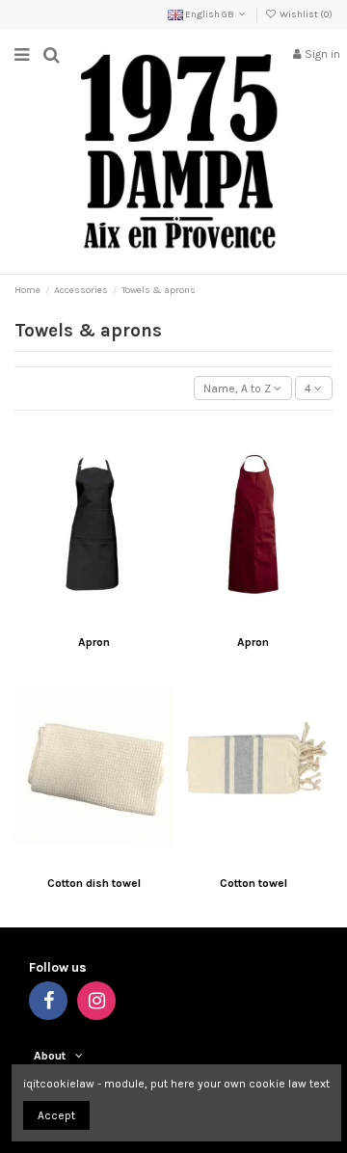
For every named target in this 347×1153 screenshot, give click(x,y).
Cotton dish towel (94, 883)
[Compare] (94, 621)
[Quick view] (116, 621)
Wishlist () (305, 14)
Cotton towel (253, 883)
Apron (94, 642)
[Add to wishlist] (71, 621)
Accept (56, 1115)
